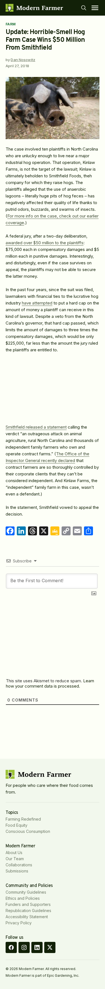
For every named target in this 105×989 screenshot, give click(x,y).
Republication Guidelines (28, 910)
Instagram (24, 947)
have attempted (37, 303)
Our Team (15, 858)
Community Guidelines (26, 892)
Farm (11, 24)
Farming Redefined (23, 819)
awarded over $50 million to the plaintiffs (44, 242)
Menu (94, 7)
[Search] (83, 7)
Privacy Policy (19, 922)
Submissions (17, 871)
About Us (14, 852)
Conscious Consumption (28, 831)
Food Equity (16, 825)
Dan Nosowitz (23, 59)
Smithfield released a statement (36, 427)
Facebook (11, 947)
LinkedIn (37, 947)
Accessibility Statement (27, 916)
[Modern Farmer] (34, 8)
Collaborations (19, 864)
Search (83, 7)
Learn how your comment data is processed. (50, 683)
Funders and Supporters (28, 904)
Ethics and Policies (23, 898)
